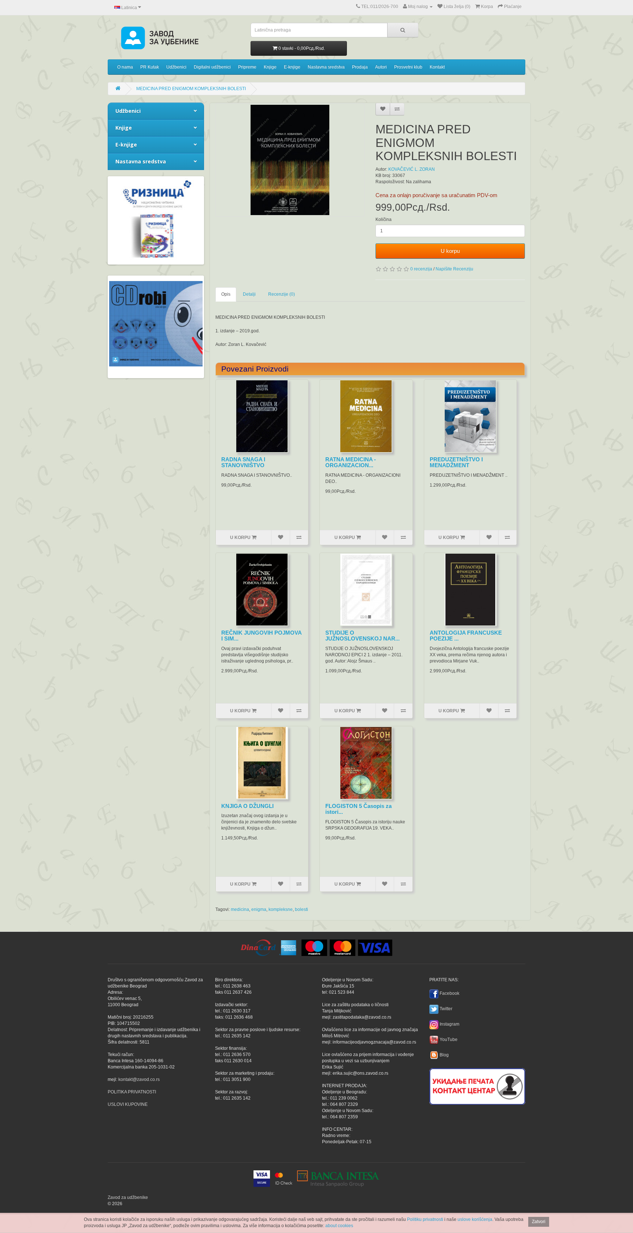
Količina (383, 219)
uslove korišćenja (475, 1219)
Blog (444, 1054)
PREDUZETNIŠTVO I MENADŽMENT (456, 462)
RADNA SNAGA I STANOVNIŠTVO (243, 462)
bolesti (301, 909)
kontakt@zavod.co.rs (139, 1079)
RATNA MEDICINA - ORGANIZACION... (350, 462)
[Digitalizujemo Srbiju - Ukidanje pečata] (477, 1085)
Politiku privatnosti (425, 1219)
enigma (258, 909)
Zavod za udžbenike (128, 1197)
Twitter (446, 1008)
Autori (381, 67)
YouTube (449, 1039)
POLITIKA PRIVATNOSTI (132, 1091)
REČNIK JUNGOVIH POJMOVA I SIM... (261, 636)
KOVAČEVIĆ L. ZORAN (411, 169)
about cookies (339, 1225)
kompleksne (281, 909)
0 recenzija (421, 269)
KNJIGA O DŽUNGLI (247, 806)
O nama (125, 67)
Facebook (449, 993)
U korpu (450, 251)
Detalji (249, 294)
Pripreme (247, 67)
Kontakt (437, 67)
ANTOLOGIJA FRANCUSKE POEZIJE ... (466, 636)
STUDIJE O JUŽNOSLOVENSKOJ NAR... (362, 636)
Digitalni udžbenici (212, 67)
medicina (240, 909)
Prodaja (360, 67)
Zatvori (538, 1221)
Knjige (270, 67)
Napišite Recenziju (454, 269)
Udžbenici (176, 67)
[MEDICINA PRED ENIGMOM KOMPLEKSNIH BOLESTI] (290, 160)
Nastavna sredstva (326, 67)
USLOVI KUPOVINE (128, 1104)
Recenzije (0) (281, 294)
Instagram (449, 1024)
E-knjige (292, 67)
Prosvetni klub (408, 67)
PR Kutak (149, 67)
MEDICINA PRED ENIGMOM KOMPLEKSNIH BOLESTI (191, 88)
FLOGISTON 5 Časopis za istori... (358, 809)
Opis (225, 294)
